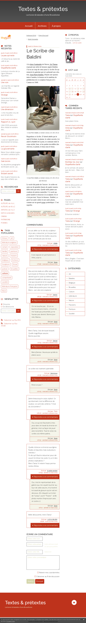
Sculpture (6, 264)
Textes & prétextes (43, 9)
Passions (37, 213)
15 (83, 89)
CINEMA (4, 216)
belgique (5, 260)
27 (78, 94)
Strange (4, 95)
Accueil (28, 26)
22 (83, 92)
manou (55, 294)
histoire (14, 255)
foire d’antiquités (36, 64)
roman (4, 247)
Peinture (72, 309)
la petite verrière (52, 471)
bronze (44, 214)
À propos (56, 26)
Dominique (54, 373)
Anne (67, 128)
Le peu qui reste (7, 55)
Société (71, 313)
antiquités (35, 215)
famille (4, 251)
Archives (42, 26)
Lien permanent (35, 211)
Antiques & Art (31, 35)
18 (72, 92)
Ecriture (15, 260)
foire (44, 215)
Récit (4, 291)
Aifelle (55, 243)
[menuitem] (28, 25)
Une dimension (7, 109)
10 (69, 89)
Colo (67, 194)
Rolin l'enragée (33, 39)
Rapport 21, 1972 (8, 122)
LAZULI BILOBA (52, 519)
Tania (55, 262)
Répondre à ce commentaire (46, 249)
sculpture (37, 214)
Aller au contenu (7, 2)
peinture (14, 251)
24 (69, 94)
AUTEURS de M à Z (8, 207)
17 (69, 92)
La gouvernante (7, 149)
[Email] (74, 602)
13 (78, 89)
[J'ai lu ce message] (84, 619)
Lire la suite (77, 43)
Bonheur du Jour (72, 162)
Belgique (72, 283)
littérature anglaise (9, 242)
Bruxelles (72, 287)
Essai (15, 264)
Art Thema (53, 64)
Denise (55, 341)
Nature (71, 300)
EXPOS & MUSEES (8, 213)
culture (5, 273)
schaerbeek (6, 277)
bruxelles (14, 269)
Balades (72, 278)
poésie (4, 269)
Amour (4, 238)
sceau (43, 202)
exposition (15, 247)
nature (4, 255)
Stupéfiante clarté (8, 68)
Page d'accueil (43, 35)
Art (53, 211)
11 (72, 89)
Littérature (73, 296)
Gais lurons (5, 161)
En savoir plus (10, 621)
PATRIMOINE (5, 219)
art (12, 238)
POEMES (4, 223)
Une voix (4, 82)
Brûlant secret (7, 173)
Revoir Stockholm (8, 136)
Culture (30, 213)
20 (78, 92)
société (5, 282)
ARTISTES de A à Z (8, 210)
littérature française (9, 286)
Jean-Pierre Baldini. (37, 75)
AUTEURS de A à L (7, 203)
